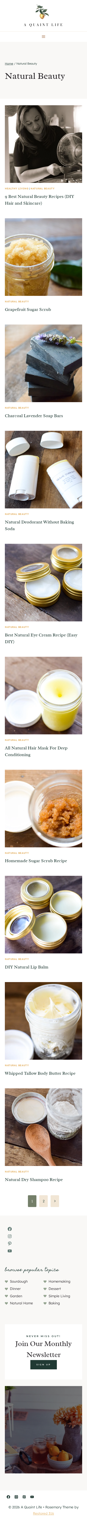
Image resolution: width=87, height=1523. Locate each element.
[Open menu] (43, 37)
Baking (54, 1303)
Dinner (15, 1288)
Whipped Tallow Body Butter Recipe (40, 1073)
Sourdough (19, 1281)
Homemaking (59, 1281)
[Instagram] (16, 1497)
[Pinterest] (24, 1497)
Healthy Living (16, 188)
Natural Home (21, 1303)
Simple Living (59, 1296)
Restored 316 (43, 1513)
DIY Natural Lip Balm (26, 967)
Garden (16, 1296)
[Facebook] (8, 1497)
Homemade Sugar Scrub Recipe (36, 861)
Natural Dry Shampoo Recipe (34, 1179)
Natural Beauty (42, 188)
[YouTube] (32, 1497)
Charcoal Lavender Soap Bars (34, 416)
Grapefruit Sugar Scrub (28, 309)
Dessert (55, 1288)
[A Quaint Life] (43, 15)
